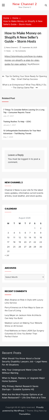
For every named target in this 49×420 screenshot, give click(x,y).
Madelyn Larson (12, 323)
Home (8, 51)
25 (14, 247)
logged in (25, 159)
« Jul (7, 255)
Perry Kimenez (12, 307)
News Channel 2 (12, 47)
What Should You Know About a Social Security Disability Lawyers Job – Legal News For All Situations (24, 361)
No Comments (20, 51)
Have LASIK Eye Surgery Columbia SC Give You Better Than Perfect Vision (24, 333)
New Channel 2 (25, 4)
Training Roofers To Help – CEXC (17, 121)
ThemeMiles (24, 414)
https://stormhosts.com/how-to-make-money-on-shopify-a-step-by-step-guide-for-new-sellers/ (24, 60)
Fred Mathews (11, 330)
